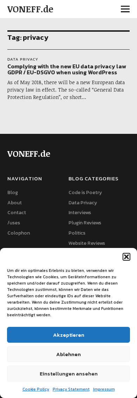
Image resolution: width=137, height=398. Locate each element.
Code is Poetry (85, 192)
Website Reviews (86, 243)
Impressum (104, 389)
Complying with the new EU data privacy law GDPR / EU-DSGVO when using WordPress (66, 69)
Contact (16, 212)
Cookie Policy (35, 389)
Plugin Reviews (84, 222)
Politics (76, 233)
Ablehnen (68, 354)
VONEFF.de (30, 9)
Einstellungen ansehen (69, 373)
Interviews (79, 212)
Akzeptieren (68, 335)
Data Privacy (22, 59)
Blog (12, 192)
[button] (126, 256)
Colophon (18, 233)
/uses (13, 222)
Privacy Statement (71, 389)
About (14, 202)
